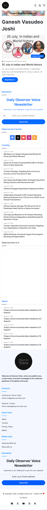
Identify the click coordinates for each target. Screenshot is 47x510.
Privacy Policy (7, 427)
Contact (5, 423)
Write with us (7, 447)
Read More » (10, 80)
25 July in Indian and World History (22, 64)
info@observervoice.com (16, 398)
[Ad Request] (23, 15)
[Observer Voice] (5, 5)
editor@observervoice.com (17, 406)
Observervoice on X (10, 243)
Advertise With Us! (9, 443)
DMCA (4, 430)
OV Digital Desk (9, 61)
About (4, 419)
